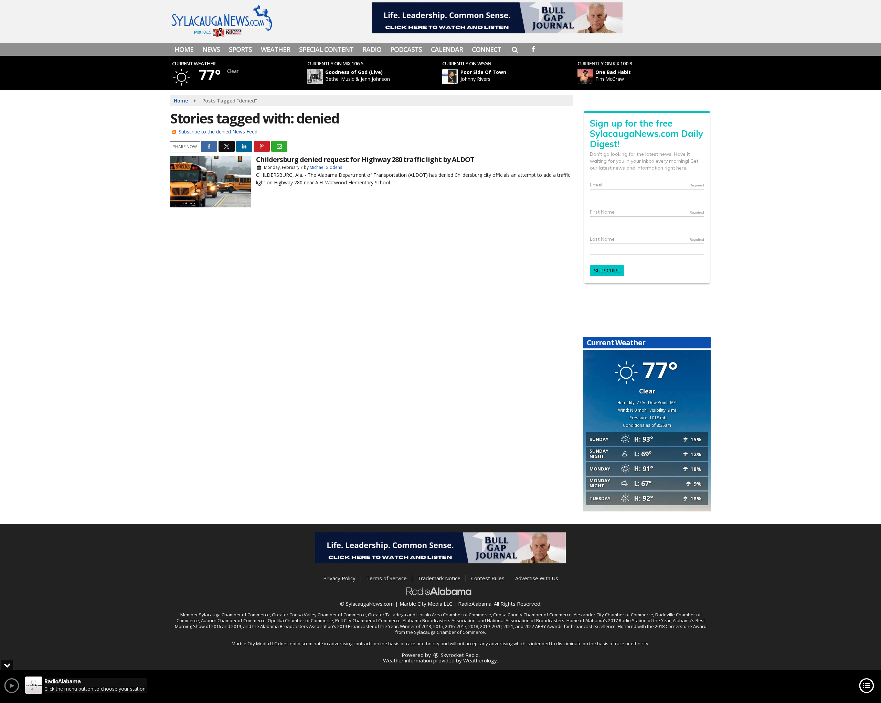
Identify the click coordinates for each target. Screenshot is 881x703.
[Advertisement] (497, 17)
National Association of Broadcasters (525, 620)
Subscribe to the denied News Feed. (218, 131)
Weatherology (480, 660)
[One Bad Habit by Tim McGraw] (585, 76)
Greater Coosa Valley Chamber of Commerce (319, 615)
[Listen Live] (376, 76)
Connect (486, 49)
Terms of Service (386, 578)
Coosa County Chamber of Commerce (532, 615)
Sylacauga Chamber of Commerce (234, 615)
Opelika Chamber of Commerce (300, 620)
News (211, 49)
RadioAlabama (474, 603)
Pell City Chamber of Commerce (368, 620)
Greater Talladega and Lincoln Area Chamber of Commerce (429, 615)
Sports (240, 49)
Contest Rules (488, 578)
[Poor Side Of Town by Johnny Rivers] (450, 76)
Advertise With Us (536, 578)
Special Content (326, 49)
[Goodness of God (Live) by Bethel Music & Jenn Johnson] (315, 76)
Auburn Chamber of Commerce (233, 620)
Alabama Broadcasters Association (439, 620)
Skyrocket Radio (459, 654)
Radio (371, 49)
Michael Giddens (326, 167)
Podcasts (406, 49)
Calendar (447, 49)
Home (183, 49)
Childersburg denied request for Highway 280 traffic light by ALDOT (365, 159)
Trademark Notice (438, 578)
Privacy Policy (339, 578)
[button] (514, 49)
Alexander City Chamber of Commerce (613, 615)
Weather (275, 49)
